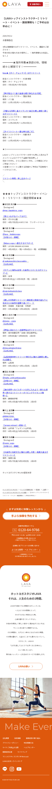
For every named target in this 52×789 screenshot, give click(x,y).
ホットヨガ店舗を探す (26, 490)
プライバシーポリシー (10, 743)
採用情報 (17, 738)
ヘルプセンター (29, 747)
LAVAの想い (24, 666)
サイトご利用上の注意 (10, 747)
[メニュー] (47, 4)
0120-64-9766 (28, 529)
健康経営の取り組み (33, 738)
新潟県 (38, 490)
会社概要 (6, 738)
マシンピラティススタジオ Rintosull (15, 756)
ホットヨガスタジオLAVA (10, 490)
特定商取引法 (28, 743)
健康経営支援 (7, 752)
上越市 (44, 490)
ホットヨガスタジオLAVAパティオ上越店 (14, 492)
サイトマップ (22, 752)
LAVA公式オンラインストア (12, 761)
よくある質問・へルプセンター (25, 549)
